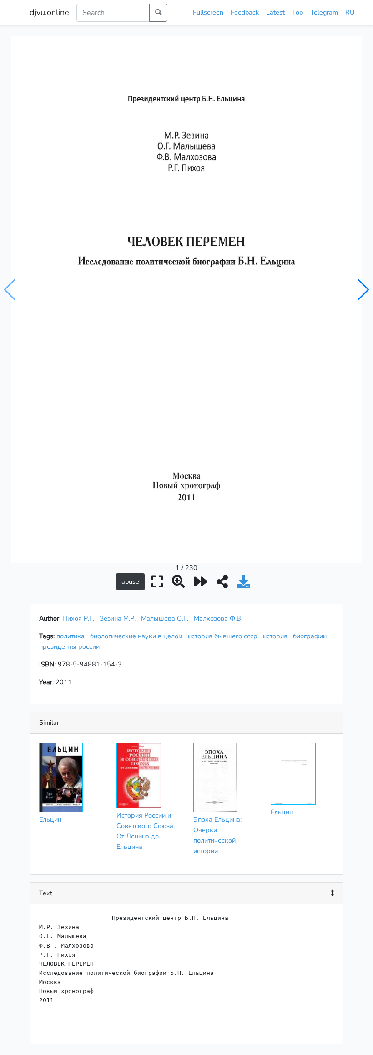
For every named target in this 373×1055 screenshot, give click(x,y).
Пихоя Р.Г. (78, 618)
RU (349, 12)
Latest (275, 12)
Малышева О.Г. (164, 618)
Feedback (245, 12)
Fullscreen (208, 12)
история (277, 636)
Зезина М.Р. (118, 618)
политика (72, 636)
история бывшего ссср (224, 636)
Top (297, 12)
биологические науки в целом (138, 636)
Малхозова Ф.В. (218, 618)
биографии (311, 636)
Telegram (324, 12)
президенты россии (71, 646)
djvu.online (49, 12)
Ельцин (50, 819)
